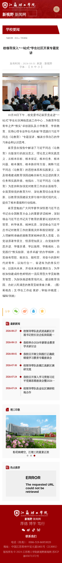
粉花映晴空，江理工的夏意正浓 (31, 452)
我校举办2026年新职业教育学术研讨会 (39, 344)
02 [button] (31, 455)
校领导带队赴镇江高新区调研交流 (38, 367)
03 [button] (34, 455)
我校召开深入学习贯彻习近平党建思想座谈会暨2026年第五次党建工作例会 (39, 379)
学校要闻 (23, 38)
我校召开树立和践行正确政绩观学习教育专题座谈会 (38, 356)
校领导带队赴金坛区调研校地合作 (38, 390)
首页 (16, 38)
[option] (31, 434)
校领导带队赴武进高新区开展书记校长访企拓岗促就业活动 (38, 333)
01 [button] (27, 455)
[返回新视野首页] (19, 3)
